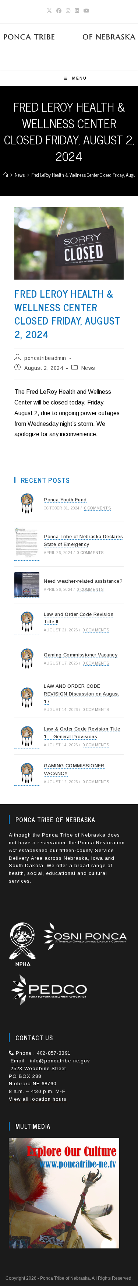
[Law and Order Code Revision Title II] (26, 621)
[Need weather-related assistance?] (26, 585)
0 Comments (97, 508)
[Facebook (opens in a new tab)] (59, 10)
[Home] (5, 175)
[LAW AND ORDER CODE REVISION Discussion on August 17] (26, 697)
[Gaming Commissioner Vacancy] (26, 658)
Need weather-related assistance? (83, 581)
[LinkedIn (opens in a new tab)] (76, 10)
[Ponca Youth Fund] (26, 503)
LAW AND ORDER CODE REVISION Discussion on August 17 (81, 693)
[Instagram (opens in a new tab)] (68, 10)
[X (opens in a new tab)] (50, 10)
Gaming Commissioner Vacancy (80, 655)
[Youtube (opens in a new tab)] (86, 10)
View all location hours (38, 1099)
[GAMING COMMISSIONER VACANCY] (26, 773)
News (88, 368)
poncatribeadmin (45, 358)
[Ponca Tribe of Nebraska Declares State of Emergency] (26, 544)
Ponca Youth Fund (65, 499)
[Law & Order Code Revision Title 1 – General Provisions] (26, 736)
